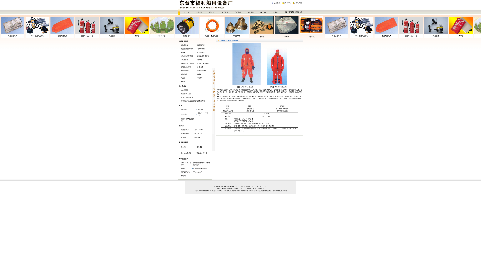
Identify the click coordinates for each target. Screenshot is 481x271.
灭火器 (183, 78)
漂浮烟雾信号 (185, 172)
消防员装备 (184, 45)
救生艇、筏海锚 (202, 153)
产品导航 (238, 12)
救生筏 (183, 147)
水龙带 (199, 78)
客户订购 (263, 12)
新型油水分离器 (186, 94)
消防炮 (199, 60)
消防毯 (199, 74)
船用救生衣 (185, 130)
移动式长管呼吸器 (187, 56)
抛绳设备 (184, 176)
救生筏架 (200, 147)
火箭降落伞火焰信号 (200, 168)
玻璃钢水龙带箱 (186, 67)
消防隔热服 (201, 45)
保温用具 (184, 52)
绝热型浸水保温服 (187, 49)
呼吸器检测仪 (201, 71)
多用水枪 (200, 67)
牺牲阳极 (198, 137)
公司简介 (199, 12)
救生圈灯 (201, 109)
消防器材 (184, 74)
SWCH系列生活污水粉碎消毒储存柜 (193, 101)
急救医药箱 (185, 133)
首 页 (187, 12)
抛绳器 (183, 168)
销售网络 (251, 12)
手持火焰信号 (197, 172)
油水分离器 (184, 90)
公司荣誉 (225, 12)
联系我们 (299, 3)
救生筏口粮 (198, 133)
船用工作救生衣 (200, 130)
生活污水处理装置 (187, 97)
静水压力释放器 (186, 153)
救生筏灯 (184, 114)
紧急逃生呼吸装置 (203, 56)
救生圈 (183, 137)
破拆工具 (184, 81)
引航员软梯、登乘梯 (187, 63)
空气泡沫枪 (184, 60)
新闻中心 (212, 12)
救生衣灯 (184, 109)
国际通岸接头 (185, 71)
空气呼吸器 (201, 52)
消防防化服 (201, 49)
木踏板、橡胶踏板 (203, 63)
